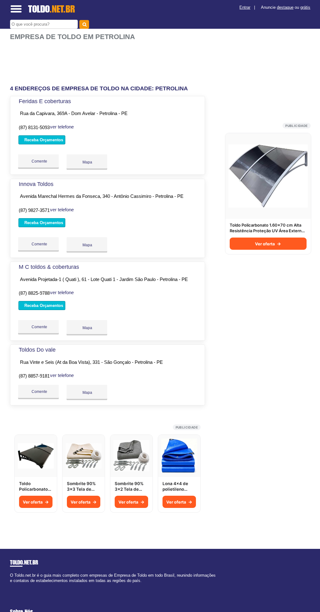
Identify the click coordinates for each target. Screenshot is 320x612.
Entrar (244, 7)
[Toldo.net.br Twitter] (14, 586)
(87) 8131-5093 (34, 127)
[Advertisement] (108, 60)
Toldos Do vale (37, 350)
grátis (305, 7)
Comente (39, 161)
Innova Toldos (36, 184)
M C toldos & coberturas (49, 267)
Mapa (87, 162)
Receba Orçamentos (43, 140)
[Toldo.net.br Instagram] (17, 586)
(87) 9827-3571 (34, 210)
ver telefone (62, 126)
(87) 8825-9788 (34, 293)
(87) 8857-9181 (34, 376)
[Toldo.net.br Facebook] (11, 586)
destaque (285, 7)
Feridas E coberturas (45, 101)
